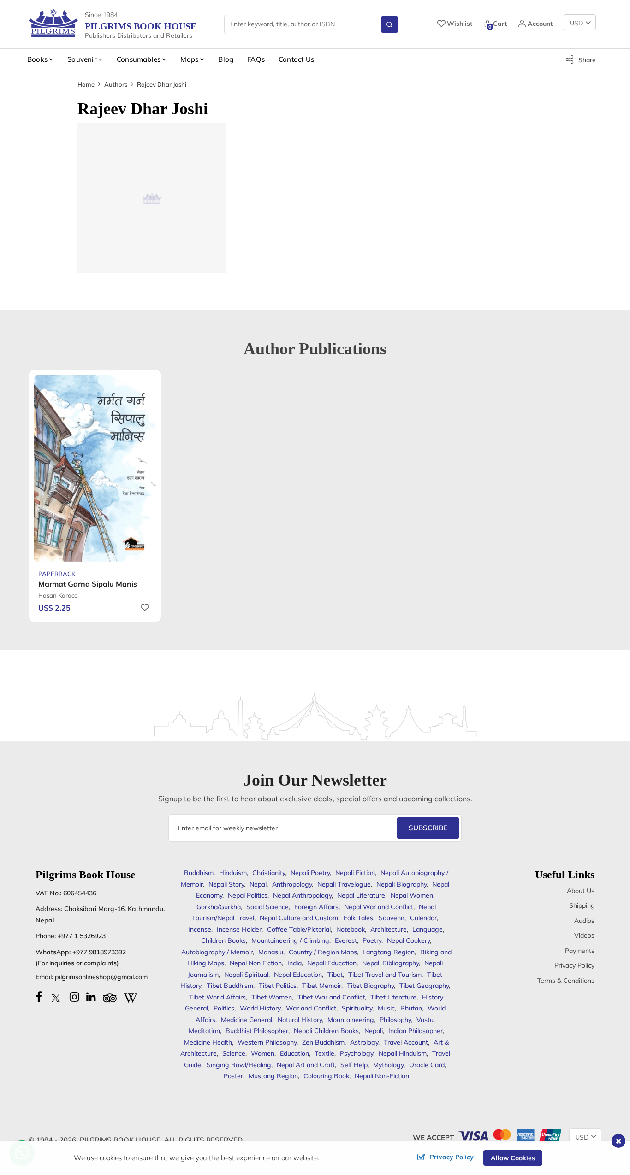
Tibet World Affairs (217, 997)
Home (86, 84)
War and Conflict (311, 1008)
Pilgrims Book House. (121, 1139)
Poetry (372, 940)
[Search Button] (389, 24)
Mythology (388, 1065)
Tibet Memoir (321, 985)
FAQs (256, 59)
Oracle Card (427, 1065)
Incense (199, 929)
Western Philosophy (267, 1042)
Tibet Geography (424, 985)
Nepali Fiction (355, 873)
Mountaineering (350, 1020)
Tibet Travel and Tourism (385, 974)
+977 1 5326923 (82, 936)
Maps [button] (189, 59)
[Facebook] (39, 997)
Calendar (423, 918)
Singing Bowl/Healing (239, 1065)
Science (233, 1053)
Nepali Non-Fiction (382, 1076)
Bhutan (411, 1008)
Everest (346, 940)
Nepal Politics (247, 895)
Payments (579, 950)
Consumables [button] (138, 59)
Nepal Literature (361, 895)
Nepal (258, 884)
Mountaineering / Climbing (290, 940)
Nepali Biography (401, 884)
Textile (324, 1053)
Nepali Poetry (310, 873)
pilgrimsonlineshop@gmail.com (101, 977)
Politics (224, 1008)
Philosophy (395, 1020)
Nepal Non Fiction (256, 963)
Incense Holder (239, 929)
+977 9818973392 (99, 952)
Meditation (204, 1031)
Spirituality (357, 1008)
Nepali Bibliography (390, 963)
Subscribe (428, 827)
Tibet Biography (370, 985)
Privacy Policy (574, 965)
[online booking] (509, 1135)
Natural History (300, 1020)
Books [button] (37, 59)
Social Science (267, 907)
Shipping (581, 905)
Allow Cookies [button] (513, 1158)
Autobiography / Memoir (217, 952)
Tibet (335, 974)
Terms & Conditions (565, 980)
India (294, 963)
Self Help (354, 1065)
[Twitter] (56, 997)
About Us (580, 891)
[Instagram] (74, 997)
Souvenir (391, 918)
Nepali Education (332, 963)
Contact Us (296, 59)
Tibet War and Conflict (331, 997)
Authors (115, 84)
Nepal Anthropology (302, 895)
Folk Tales (358, 918)
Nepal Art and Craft (306, 1065)
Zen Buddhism (323, 1042)
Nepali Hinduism (403, 1053)
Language (427, 929)
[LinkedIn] (91, 997)
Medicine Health (208, 1042)
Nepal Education (298, 974)
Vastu (425, 1020)
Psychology (356, 1053)
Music (386, 1008)
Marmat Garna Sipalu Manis (87, 583)
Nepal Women (412, 895)
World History (260, 1008)
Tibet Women (271, 997)
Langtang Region (389, 952)
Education (294, 1053)
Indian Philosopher (415, 1031)
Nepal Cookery (408, 940)
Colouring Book (326, 1076)
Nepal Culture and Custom (299, 918)
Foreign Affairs (316, 907)
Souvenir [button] (82, 59)
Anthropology (292, 884)
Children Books (223, 940)
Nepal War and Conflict (378, 907)
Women (262, 1053)
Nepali (373, 1031)
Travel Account (406, 1042)
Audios (584, 920)
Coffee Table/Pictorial (299, 929)
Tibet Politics (278, 985)
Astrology (364, 1042)
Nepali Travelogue (344, 884)
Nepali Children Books (326, 1031)
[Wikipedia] (130, 997)
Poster (233, 1076)
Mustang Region (273, 1076)
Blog (225, 59)
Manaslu (270, 952)
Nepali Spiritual (246, 974)
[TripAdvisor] (110, 997)
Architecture (388, 929)
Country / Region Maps (323, 952)
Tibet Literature (393, 997)
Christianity (268, 873)
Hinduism (233, 873)
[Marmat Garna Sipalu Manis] (95, 468)
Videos (584, 935)
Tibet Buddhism (230, 985)
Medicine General (246, 1020)
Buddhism (199, 873)
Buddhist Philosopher (257, 1031)
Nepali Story (226, 884)
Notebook (350, 929)
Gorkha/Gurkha (218, 907)
